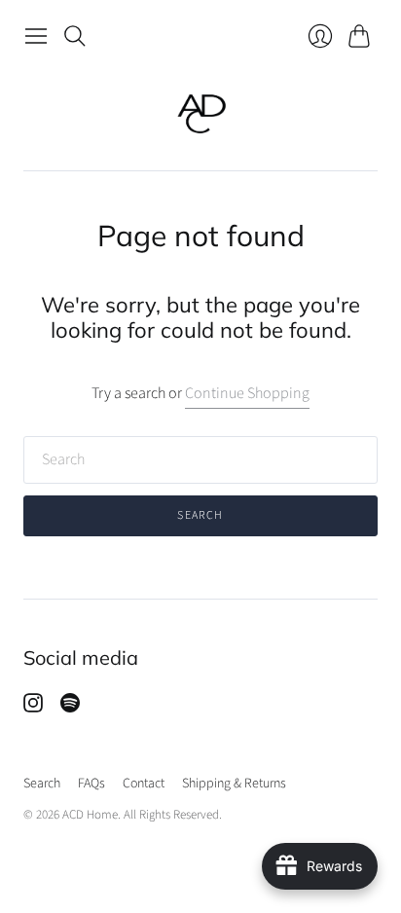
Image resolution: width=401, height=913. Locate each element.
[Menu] (36, 36)
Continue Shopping (247, 393)
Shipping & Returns (234, 783)
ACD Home (90, 814)
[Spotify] (70, 707)
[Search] (74, 36)
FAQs (91, 783)
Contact (143, 783)
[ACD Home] (201, 112)
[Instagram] (33, 707)
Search (200, 515)
